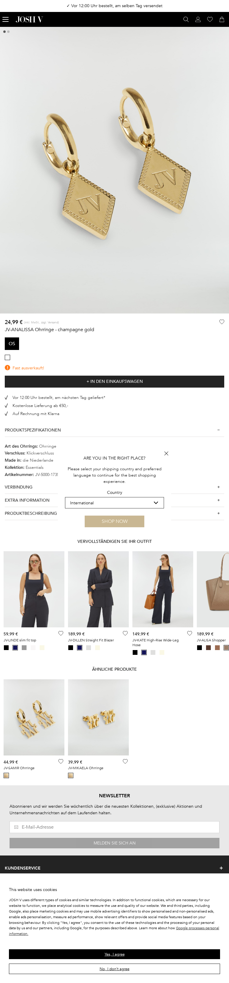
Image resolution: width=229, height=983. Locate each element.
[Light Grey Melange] (88, 647)
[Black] (6, 647)
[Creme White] (42, 647)
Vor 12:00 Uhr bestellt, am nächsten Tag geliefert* (59, 397)
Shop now (115, 521)
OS (12, 343)
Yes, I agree (115, 954)
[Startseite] (29, 19)
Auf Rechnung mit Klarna (36, 414)
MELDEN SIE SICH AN (115, 843)
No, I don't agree (114, 969)
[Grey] (24, 647)
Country (114, 492)
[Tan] (217, 647)
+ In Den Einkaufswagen (114, 381)
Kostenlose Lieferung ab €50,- (40, 405)
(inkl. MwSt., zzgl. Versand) (41, 322)
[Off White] (33, 647)
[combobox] (114, 503)
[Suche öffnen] (186, 19)
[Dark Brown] (208, 647)
